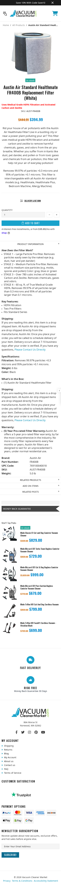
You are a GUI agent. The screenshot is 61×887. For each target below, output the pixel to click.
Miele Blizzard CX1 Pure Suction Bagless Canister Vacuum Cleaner (36, 587)
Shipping (8, 745)
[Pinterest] (36, 732)
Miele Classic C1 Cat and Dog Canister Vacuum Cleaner (39, 534)
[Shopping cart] (55, 13)
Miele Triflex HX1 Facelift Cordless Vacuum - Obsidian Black (38, 624)
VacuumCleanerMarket (23, 13)
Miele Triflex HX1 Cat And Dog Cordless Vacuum (39, 604)
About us (8, 761)
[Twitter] (23, 732)
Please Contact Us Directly (30, 349)
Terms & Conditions (22, 880)
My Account (9, 757)
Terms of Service (12, 772)
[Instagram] (29, 732)
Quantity (7, 210)
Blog (6, 753)
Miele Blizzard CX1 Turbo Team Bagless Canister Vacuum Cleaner (39, 550)
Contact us (9, 765)
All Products (18, 25)
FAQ (5, 768)
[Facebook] (17, 732)
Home (6, 25)
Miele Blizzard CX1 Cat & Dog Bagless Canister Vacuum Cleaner (39, 568)
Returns (7, 749)
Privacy (6, 880)
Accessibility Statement (46, 880)
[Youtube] (43, 732)
